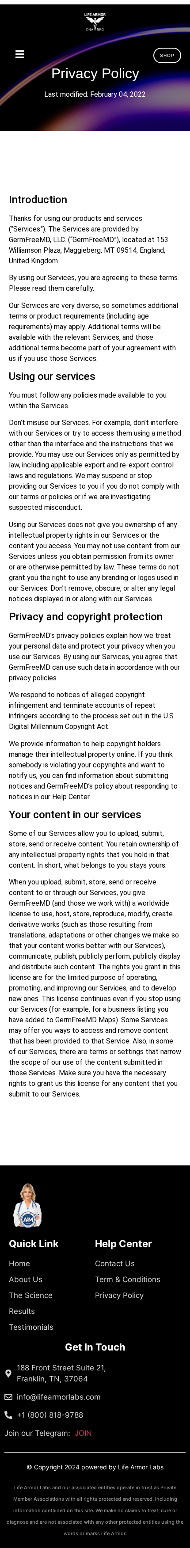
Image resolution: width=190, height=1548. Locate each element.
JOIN (48, 1433)
